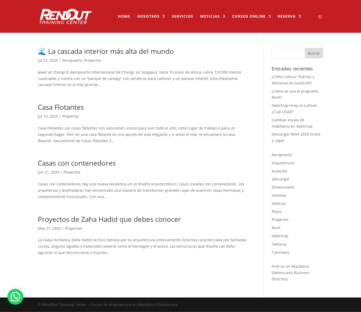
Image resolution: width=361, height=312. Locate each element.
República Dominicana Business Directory (291, 272)
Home (124, 17)
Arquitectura (283, 162)
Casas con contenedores (77, 163)
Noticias (210, 17)
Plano (276, 211)
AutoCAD (279, 171)
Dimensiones (283, 187)
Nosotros (148, 17)
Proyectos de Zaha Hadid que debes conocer (109, 219)
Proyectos (92, 60)
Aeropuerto (72, 60)
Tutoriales (280, 252)
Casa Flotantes (61, 107)
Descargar (281, 178)
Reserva (287, 17)
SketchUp (280, 235)
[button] (15, 297)
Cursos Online (249, 17)
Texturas (279, 244)
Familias (279, 195)
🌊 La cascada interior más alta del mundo (106, 51)
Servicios (182, 17)
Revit (276, 227)
